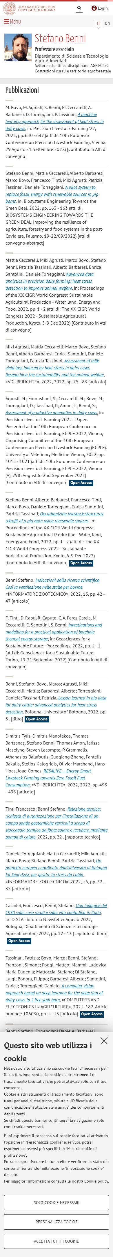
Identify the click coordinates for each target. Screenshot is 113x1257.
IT (98, 23)
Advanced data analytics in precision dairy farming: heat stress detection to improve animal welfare (50, 281)
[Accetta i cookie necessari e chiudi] (104, 1040)
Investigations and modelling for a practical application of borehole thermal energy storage (54, 632)
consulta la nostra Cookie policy (79, 1181)
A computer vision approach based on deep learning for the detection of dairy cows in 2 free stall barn (54, 993)
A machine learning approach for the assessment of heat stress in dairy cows (55, 121)
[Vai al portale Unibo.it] (29, 8)
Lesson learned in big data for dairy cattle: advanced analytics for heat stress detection (56, 705)
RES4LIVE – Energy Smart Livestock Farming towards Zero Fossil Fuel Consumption (48, 778)
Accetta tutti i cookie (56, 1241)
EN (107, 23)
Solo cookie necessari (56, 1202)
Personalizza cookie (57, 1221)
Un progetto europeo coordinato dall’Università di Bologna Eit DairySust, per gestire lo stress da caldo (56, 867)
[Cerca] (79, 9)
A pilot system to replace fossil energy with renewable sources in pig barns (52, 194)
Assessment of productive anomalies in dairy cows (51, 412)
